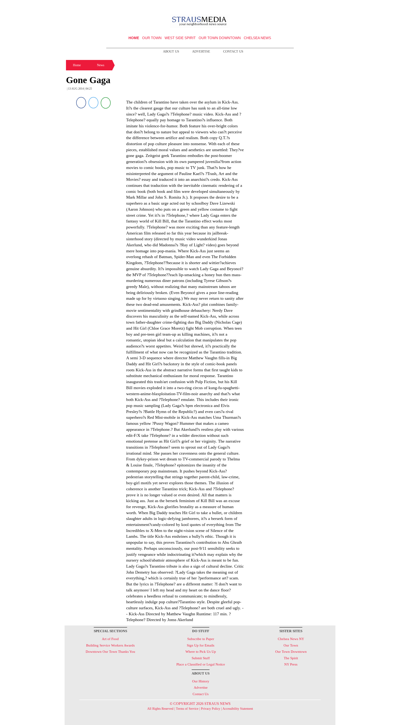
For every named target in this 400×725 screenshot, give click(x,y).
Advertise (201, 51)
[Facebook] (81, 102)
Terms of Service (187, 708)
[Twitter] (93, 102)
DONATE (322, 5)
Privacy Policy (210, 708)
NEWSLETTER (296, 5)
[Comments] (106, 102)
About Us (171, 51)
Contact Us (233, 51)
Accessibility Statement (237, 708)
